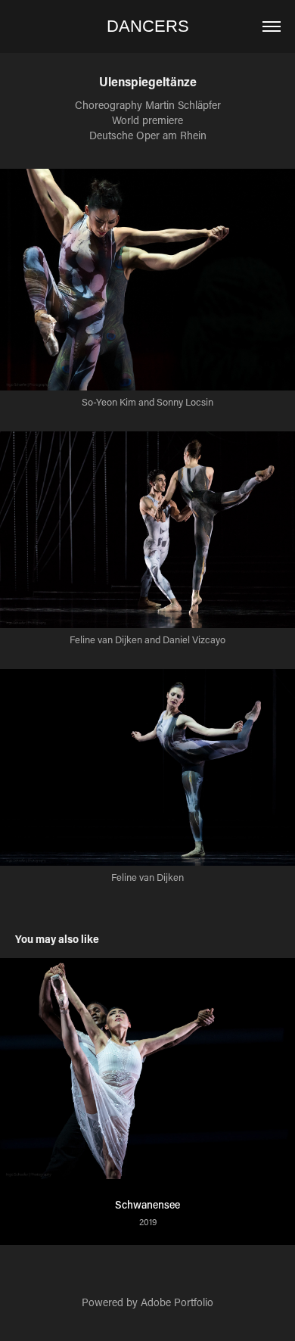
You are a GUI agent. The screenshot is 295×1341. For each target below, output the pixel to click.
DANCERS (148, 26)
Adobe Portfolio (177, 1302)
